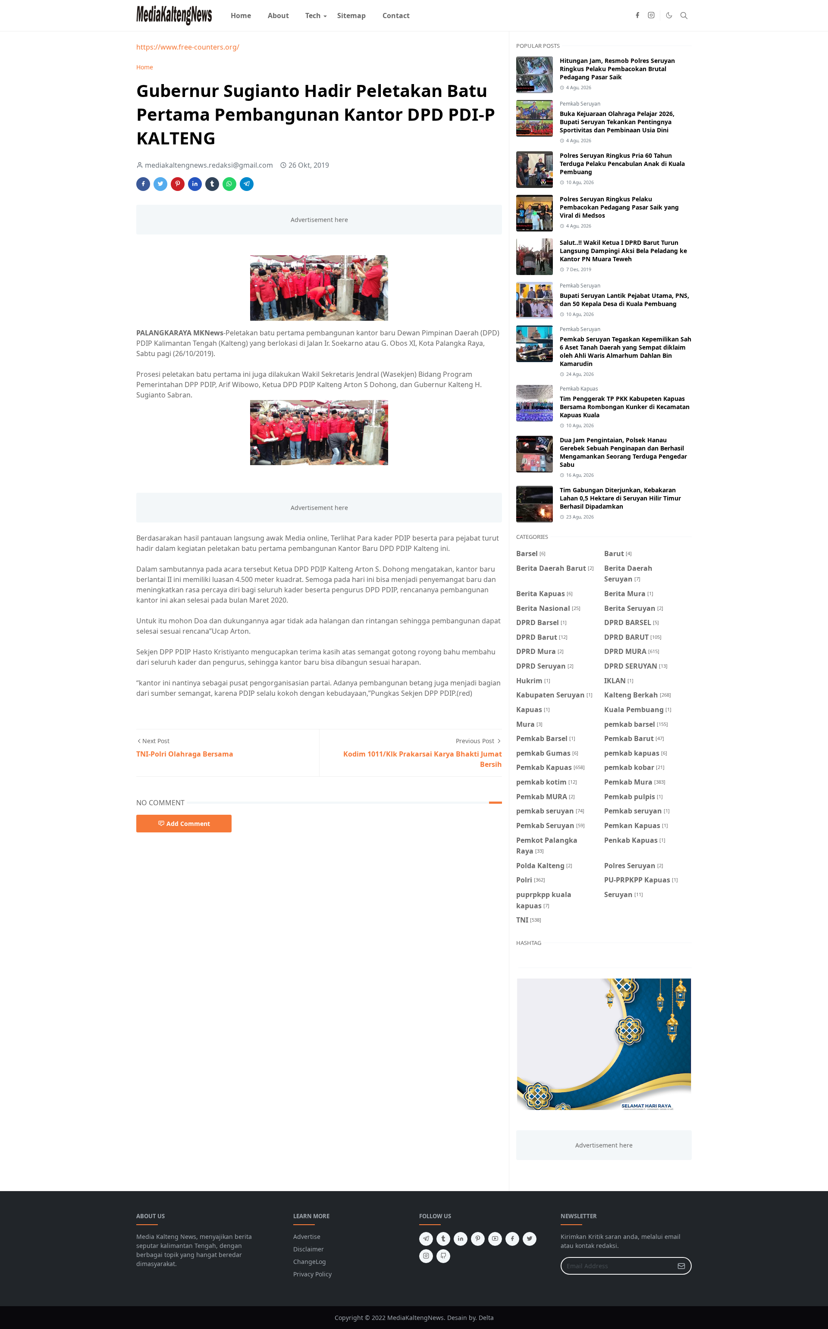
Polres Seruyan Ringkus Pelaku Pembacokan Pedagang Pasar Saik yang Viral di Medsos (619, 207)
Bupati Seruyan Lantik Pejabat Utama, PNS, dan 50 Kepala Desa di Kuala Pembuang (624, 299)
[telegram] (426, 1239)
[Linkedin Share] (195, 184)
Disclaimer (308, 1249)
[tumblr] (443, 1239)
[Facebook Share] (143, 184)
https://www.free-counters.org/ (187, 47)
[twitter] (529, 1239)
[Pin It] (178, 184)
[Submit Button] (681, 1266)
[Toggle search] (684, 15)
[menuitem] (241, 15)
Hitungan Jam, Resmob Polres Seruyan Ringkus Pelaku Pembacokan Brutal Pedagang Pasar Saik (617, 68)
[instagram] (651, 15)
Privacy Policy (312, 1274)
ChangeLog (309, 1261)
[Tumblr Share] (212, 184)
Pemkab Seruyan (580, 103)
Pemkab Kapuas (579, 388)
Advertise (306, 1236)
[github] (443, 1256)
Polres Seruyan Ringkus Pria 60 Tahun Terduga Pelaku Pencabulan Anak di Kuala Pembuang (622, 163)
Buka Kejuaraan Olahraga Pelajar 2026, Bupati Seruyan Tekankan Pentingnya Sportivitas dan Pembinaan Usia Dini (617, 121)
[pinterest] (478, 1239)
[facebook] (637, 15)
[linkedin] (460, 1239)
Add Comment (188, 823)
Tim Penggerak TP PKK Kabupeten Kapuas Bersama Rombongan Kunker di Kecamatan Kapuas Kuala (625, 406)
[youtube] (495, 1239)
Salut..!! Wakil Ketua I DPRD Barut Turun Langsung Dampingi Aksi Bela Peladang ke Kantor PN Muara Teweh (623, 250)
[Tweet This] (160, 184)
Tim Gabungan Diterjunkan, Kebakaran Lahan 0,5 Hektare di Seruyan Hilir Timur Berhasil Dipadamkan (620, 498)
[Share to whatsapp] (229, 184)
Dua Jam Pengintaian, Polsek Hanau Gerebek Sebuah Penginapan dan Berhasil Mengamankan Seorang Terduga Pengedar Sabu (623, 452)
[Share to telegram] (247, 184)
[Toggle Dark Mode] (669, 15)
